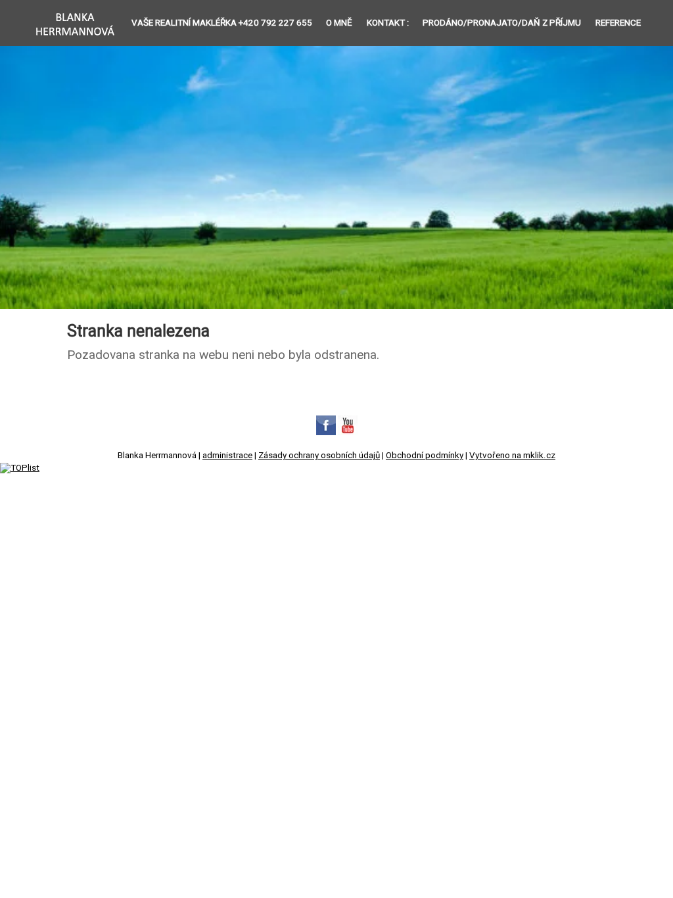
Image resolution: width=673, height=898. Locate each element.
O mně (339, 23)
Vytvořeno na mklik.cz (512, 455)
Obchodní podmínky (424, 455)
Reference (618, 23)
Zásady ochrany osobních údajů (319, 455)
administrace (227, 455)
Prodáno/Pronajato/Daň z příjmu (502, 23)
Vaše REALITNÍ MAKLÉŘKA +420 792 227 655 (221, 23)
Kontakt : (388, 23)
